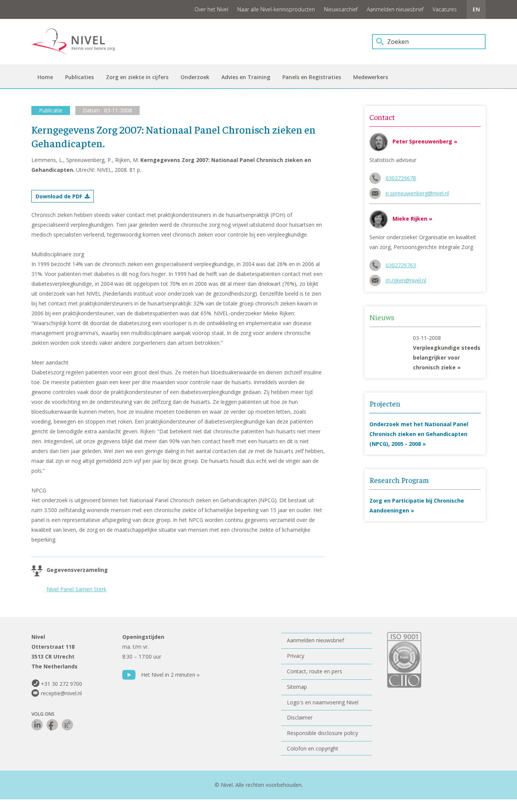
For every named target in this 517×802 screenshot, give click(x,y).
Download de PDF (59, 196)
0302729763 (401, 265)
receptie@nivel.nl (61, 693)
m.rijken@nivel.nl (406, 280)
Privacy (295, 655)
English (476, 9)
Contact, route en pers (314, 671)
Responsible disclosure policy (322, 733)
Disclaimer (300, 717)
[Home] (78, 41)
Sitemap (297, 686)
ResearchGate (67, 724)
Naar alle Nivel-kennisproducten (276, 9)
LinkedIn (37, 724)
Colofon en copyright (312, 748)
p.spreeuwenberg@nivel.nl (417, 193)
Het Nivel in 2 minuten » (170, 674)
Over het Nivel (211, 9)
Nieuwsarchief (341, 9)
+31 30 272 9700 (61, 683)
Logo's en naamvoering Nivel (322, 702)
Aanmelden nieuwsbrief (395, 9)
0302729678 (401, 178)
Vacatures (445, 9)
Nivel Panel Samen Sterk (76, 589)
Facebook (52, 724)
